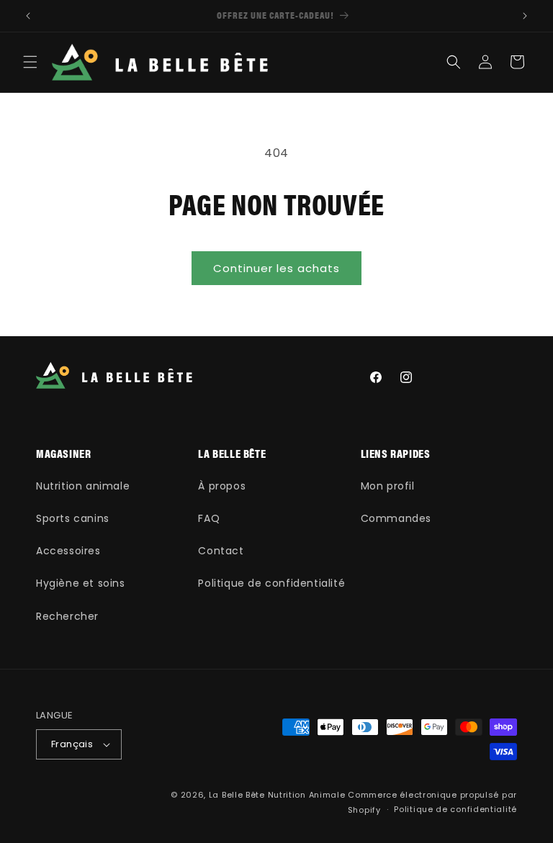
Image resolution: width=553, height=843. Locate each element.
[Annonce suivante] (525, 16)
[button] (30, 62)
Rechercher (67, 616)
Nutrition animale (83, 486)
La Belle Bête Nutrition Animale (277, 795)
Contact (220, 551)
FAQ (209, 518)
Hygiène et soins (80, 583)
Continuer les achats (276, 268)
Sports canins (72, 518)
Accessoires (68, 551)
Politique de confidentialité (271, 583)
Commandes (396, 518)
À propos (222, 486)
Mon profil (388, 486)
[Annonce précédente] (28, 16)
